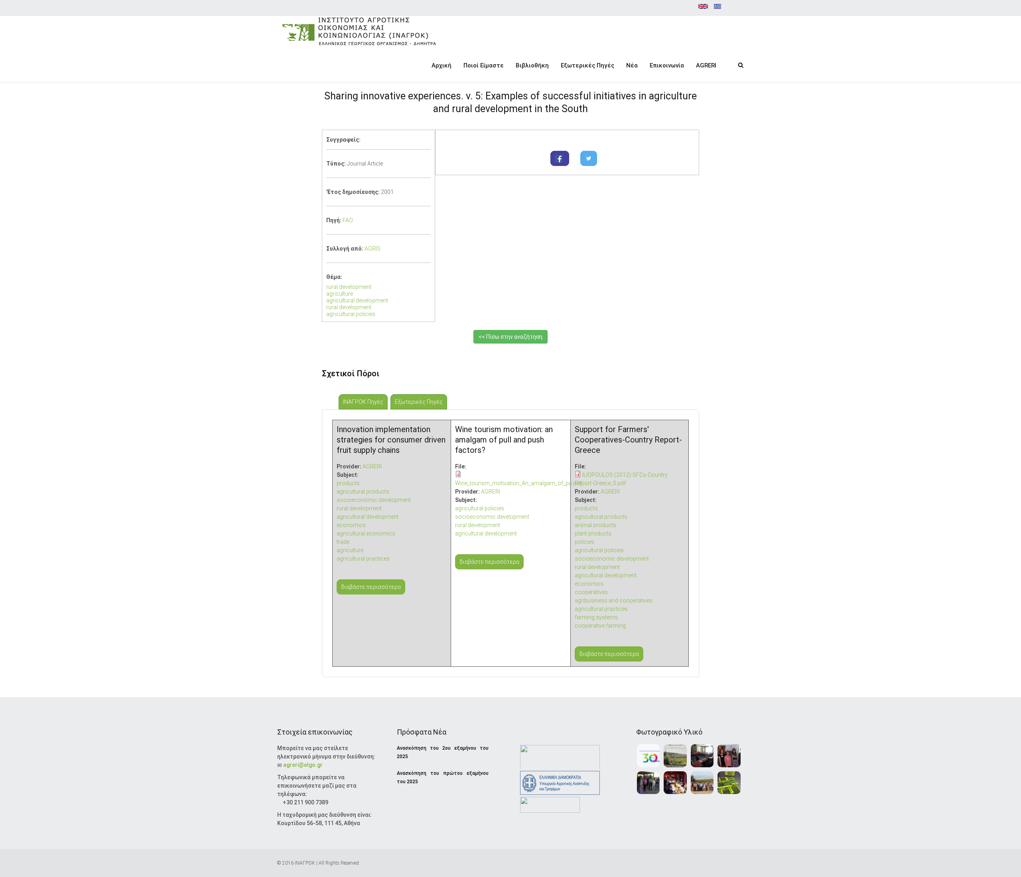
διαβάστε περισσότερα (371, 587)
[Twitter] (588, 158)
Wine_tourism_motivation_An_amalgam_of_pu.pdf (518, 483)
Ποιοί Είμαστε (483, 65)
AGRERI (706, 65)
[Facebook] (559, 158)
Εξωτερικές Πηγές (587, 65)
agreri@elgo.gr (303, 765)
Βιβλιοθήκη (532, 65)
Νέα (632, 65)
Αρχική (441, 65)
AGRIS (372, 248)
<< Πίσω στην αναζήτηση (510, 337)
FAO (348, 220)
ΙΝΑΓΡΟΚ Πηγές (365, 402)
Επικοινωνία (667, 65)
